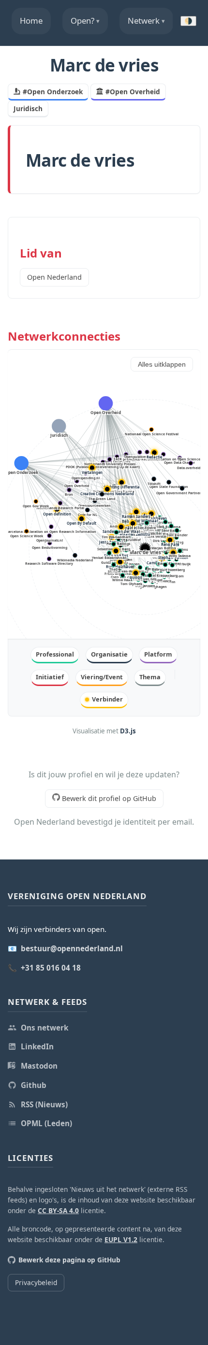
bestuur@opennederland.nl (72, 948)
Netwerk (146, 20)
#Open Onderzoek (53, 91)
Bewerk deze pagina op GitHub (69, 1259)
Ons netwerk (44, 1027)
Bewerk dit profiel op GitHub (108, 798)
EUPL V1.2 (120, 1239)
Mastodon (39, 1066)
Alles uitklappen (162, 364)
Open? (85, 20)
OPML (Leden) (46, 1123)
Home (31, 20)
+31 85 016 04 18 (51, 968)
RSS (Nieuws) (44, 1104)
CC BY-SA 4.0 (58, 1210)
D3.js (128, 731)
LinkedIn (37, 1046)
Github (33, 1085)
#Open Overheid (132, 91)
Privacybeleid (36, 1282)
